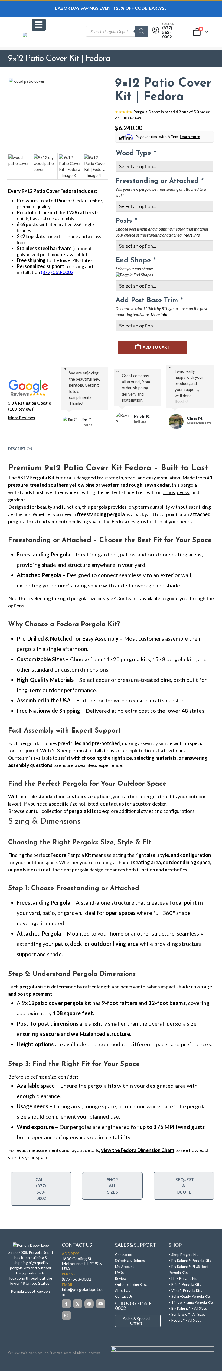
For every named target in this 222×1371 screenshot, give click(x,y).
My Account (124, 1266)
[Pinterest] (89, 1303)
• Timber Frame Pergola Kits (191, 1302)
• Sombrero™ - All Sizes (187, 1314)
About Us (122, 1290)
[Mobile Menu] (39, 25)
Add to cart (156, 347)
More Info (192, 235)
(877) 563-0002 (76, 1278)
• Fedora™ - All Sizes (185, 1320)
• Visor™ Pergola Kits (185, 1290)
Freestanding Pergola (43, 554)
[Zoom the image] (31, 1245)
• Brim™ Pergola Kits (185, 1284)
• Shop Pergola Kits (184, 1254)
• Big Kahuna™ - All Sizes (188, 1308)
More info (159, 315)
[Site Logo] (38, 40)
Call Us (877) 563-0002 (133, 1305)
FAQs (119, 1272)
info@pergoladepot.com (83, 1292)
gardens (17, 499)
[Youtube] (100, 1303)
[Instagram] (66, 1315)
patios (168, 492)
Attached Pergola (39, 575)
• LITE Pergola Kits (183, 1278)
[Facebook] (66, 1303)
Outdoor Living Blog (131, 1284)
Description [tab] (20, 449)
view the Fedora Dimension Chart (137, 1150)
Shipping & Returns (130, 1260)
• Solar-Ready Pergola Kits (190, 1296)
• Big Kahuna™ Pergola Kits (190, 1260)
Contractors (124, 1254)
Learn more (190, 136)
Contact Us (124, 1296)
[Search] (141, 31)
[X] (77, 1303)
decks (183, 492)
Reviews (121, 1278)
